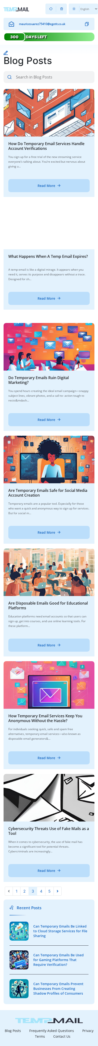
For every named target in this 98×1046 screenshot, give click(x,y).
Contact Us (61, 1036)
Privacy (87, 1030)
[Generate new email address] (50, 9)
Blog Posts (13, 1030)
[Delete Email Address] (61, 9)
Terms (40, 1036)
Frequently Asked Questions (51, 1030)
